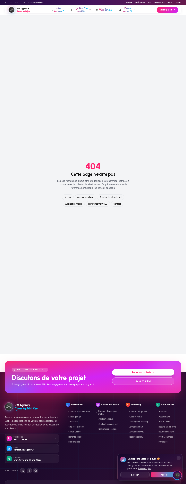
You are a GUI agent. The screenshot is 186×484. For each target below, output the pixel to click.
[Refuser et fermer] (179, 458)
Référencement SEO (97, 204)
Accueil (68, 197)
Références (140, 2)
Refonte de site (75, 437)
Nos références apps (108, 429)
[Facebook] (29, 470)
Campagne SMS (136, 427)
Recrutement (159, 2)
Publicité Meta (135, 417)
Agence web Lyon (85, 197)
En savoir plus (144, 468)
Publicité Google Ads (138, 411)
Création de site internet (111, 197)
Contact (178, 2)
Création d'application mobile (108, 412)
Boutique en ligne (166, 432)
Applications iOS (106, 419)
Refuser (135, 475)
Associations (164, 417)
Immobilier (163, 442)
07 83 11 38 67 (13, 2)
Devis (170, 2)
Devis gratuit (166, 10)
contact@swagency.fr (35, 2)
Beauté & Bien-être (167, 427)
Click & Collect (74, 432)
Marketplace (74, 442)
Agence (129, 2)
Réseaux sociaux (136, 437)
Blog (149, 2)
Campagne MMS (136, 432)
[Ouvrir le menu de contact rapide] (177, 475)
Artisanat (163, 411)
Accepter (165, 475)
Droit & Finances (166, 437)
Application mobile (73, 204)
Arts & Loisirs (164, 422)
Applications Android (108, 424)
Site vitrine (73, 422)
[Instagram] (35, 470)
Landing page (74, 417)
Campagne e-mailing (138, 422)
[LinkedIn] (22, 470)
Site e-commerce (76, 427)
